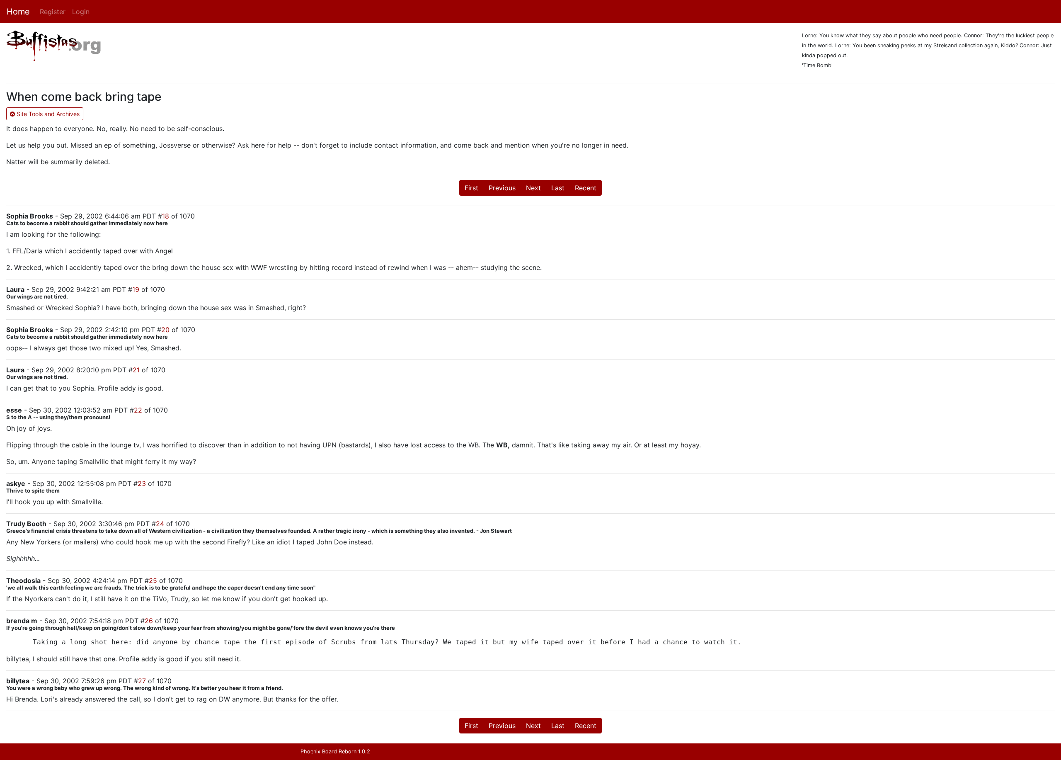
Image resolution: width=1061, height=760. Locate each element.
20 (165, 329)
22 (138, 410)
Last (557, 188)
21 (136, 370)
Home (18, 12)
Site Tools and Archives (47, 113)
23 (142, 483)
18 (165, 216)
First (471, 188)
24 (160, 524)
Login (81, 11)
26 (149, 621)
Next (533, 188)
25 (153, 580)
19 (135, 289)
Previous (502, 188)
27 (142, 681)
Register (52, 11)
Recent (585, 188)
